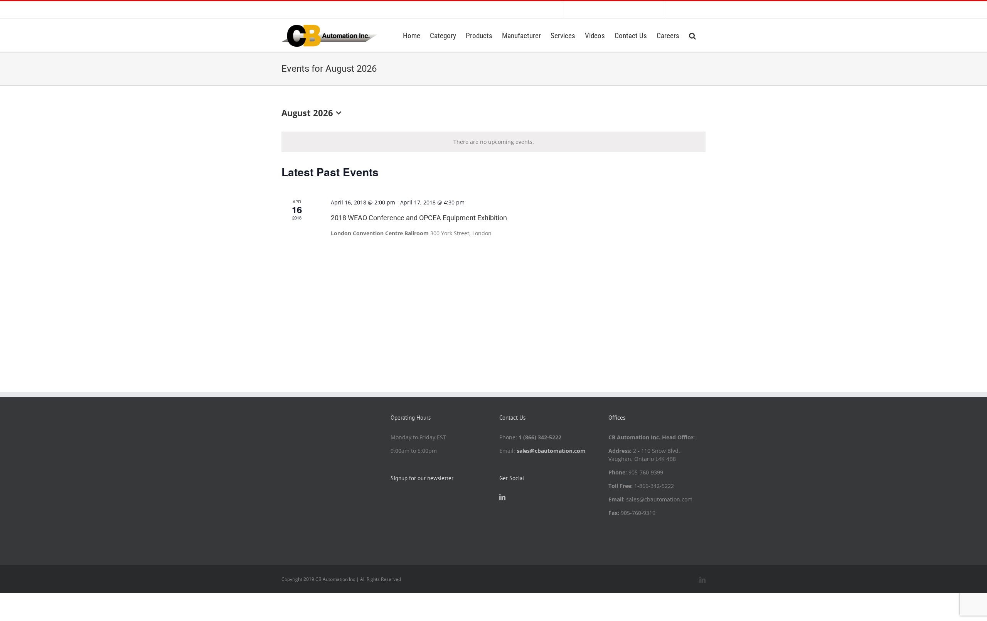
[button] (692, 35)
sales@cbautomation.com (551, 450)
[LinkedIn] (502, 497)
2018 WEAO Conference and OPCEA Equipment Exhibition (419, 218)
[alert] (493, 142)
